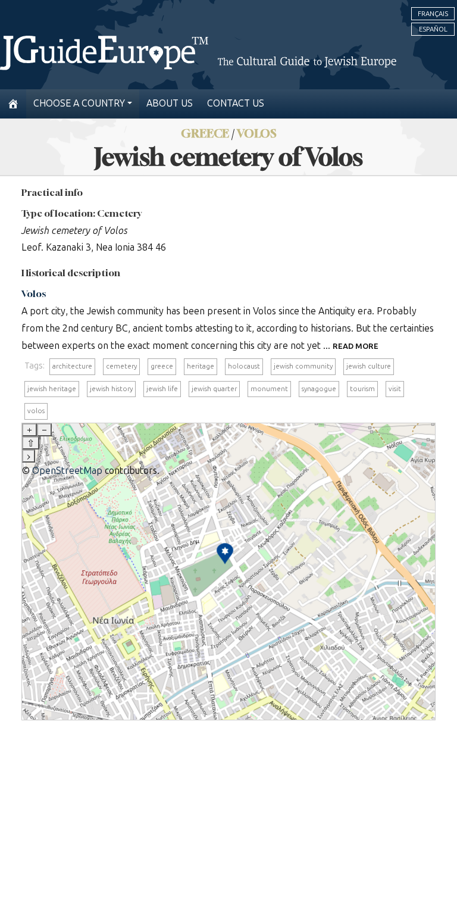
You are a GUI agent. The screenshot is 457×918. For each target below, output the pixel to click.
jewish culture (368, 366)
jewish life (162, 389)
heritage (200, 366)
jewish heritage (51, 389)
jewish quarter (214, 389)
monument (269, 389)
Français (433, 14)
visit (395, 389)
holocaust (244, 366)
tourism (362, 389)
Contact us (235, 103)
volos (36, 411)
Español (433, 29)
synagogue (319, 389)
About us (169, 103)
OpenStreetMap (67, 470)
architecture (72, 366)
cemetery (121, 366)
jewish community (303, 366)
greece (162, 366)
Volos (33, 293)
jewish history (111, 389)
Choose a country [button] (79, 103)
